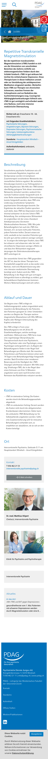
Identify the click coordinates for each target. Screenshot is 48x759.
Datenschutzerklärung (23, 753)
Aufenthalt (7, 702)
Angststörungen (13, 127)
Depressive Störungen (15, 130)
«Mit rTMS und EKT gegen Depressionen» (23, 602)
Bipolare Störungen (29, 127)
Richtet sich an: (13, 114)
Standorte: (11, 139)
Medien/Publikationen (12, 715)
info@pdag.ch (24, 676)
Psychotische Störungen (16, 124)
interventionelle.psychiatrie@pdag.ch (22, 469)
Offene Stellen (9, 708)
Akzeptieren (36, 734)
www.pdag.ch (38, 676)
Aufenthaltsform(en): (15, 147)
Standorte (7, 695)
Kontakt (6, 688)
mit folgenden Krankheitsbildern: (21, 121)
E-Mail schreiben (25, 477)
